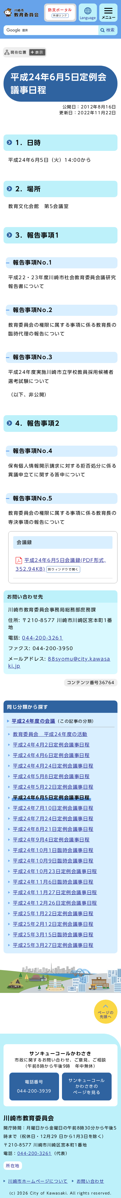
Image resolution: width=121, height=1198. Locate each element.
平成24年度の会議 (33, 721)
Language (88, 17)
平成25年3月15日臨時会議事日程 (53, 934)
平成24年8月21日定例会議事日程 (53, 829)
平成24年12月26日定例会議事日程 (55, 903)
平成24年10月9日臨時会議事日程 (53, 860)
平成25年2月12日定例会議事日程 (53, 924)
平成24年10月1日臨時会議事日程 (53, 850)
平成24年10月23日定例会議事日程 (55, 871)
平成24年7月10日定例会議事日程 (53, 808)
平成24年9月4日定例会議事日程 (51, 839)
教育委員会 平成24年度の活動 (50, 734)
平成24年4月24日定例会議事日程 (53, 766)
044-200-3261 (42, 637)
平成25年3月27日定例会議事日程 (53, 945)
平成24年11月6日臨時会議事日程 (53, 882)
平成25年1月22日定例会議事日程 (53, 913)
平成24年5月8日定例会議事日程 (51, 776)
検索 (110, 30)
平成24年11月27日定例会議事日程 (55, 892)
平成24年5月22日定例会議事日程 (53, 787)
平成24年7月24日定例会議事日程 (53, 818)
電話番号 (34, 1086)
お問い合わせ (90, 1181)
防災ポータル (60, 12)
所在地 (13, 1165)
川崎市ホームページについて (38, 1181)
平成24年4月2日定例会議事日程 (51, 744)
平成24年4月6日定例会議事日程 (51, 755)
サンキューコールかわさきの (86, 1086)
